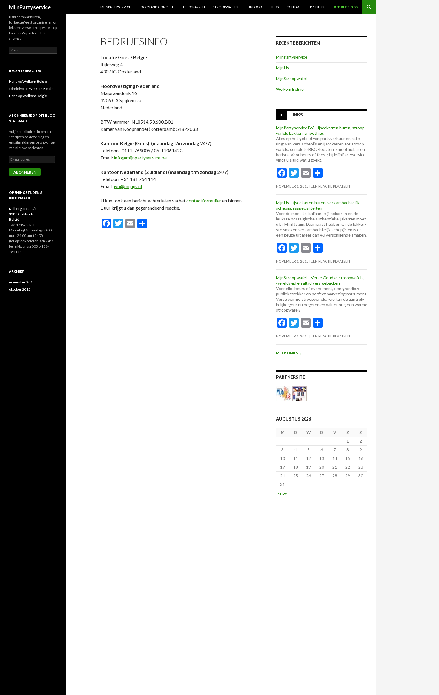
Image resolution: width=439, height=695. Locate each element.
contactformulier (204, 200)
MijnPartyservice (30, 7)
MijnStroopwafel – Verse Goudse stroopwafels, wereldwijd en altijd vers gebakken (320, 280)
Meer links (289, 353)
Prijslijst (318, 7)
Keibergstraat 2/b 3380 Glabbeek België (22, 214)
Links (274, 7)
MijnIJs (282, 67)
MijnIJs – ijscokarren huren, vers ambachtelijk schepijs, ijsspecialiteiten (318, 205)
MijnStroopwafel (291, 78)
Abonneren (24, 172)
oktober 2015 (19, 289)
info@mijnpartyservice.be (140, 157)
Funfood (254, 7)
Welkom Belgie (290, 89)
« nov (282, 492)
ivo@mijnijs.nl (128, 186)
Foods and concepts (157, 7)
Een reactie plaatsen (330, 186)
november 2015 (22, 282)
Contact (294, 7)
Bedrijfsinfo (346, 7)
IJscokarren (194, 7)
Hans (13, 81)
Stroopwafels (225, 7)
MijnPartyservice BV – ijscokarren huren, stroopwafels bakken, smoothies (321, 130)
